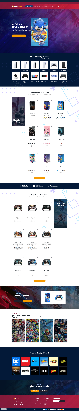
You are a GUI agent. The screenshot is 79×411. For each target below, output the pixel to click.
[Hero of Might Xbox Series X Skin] (46, 105)
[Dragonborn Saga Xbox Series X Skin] (32, 105)
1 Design (32, 117)
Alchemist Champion (32, 217)
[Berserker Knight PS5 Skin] (32, 131)
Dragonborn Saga (32, 114)
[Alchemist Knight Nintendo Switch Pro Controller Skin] (46, 207)
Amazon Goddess (18, 244)
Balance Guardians (32, 272)
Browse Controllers (28, 300)
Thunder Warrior (61, 140)
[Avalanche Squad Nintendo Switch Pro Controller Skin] (18, 262)
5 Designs (46, 119)
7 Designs (32, 146)
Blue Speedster (60, 114)
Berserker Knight (32, 140)
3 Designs (46, 172)
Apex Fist (32, 244)
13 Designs (18, 250)
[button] (60, 6)
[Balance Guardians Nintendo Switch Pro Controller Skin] (32, 262)
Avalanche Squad (18, 272)
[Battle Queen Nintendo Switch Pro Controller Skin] (46, 262)
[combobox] (45, 6)
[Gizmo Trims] (17, 6)
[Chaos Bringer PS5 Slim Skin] (46, 131)
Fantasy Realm (47, 167)
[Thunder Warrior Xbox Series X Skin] (60, 131)
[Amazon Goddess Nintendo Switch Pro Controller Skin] (18, 234)
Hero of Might (47, 114)
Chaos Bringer (46, 140)
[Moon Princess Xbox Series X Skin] (32, 158)
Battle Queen (47, 272)
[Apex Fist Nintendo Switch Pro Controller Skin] (32, 234)
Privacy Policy (36, 409)
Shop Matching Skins (18, 300)
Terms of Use (32, 409)
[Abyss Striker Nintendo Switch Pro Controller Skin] (18, 207)
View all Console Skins (39, 177)
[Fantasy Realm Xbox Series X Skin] (46, 158)
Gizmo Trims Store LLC (20, 409)
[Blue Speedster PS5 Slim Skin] (47, 297)
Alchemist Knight (47, 217)
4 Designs (46, 145)
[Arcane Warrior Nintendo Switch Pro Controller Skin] (46, 234)
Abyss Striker (18, 217)
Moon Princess (32, 167)
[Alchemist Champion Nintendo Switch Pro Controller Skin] (32, 207)
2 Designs (60, 145)
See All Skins (35, 390)
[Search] (56, 6)
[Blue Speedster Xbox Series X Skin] (60, 158)
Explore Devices (44, 390)
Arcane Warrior (47, 244)
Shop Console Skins (18, 36)
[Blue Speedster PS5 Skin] (60, 105)
